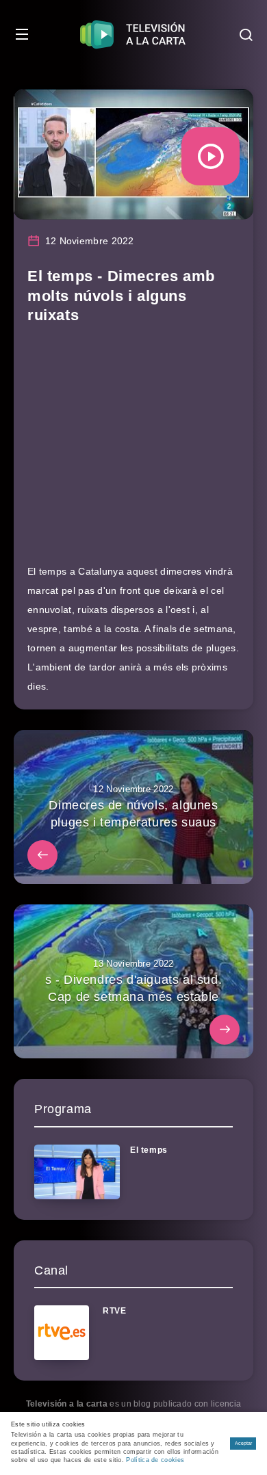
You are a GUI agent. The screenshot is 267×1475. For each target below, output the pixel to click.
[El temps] (77, 1172)
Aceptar (243, 1443)
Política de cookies (155, 1460)
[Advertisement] (133, 450)
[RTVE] (61, 1332)
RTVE (114, 1311)
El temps (149, 1150)
